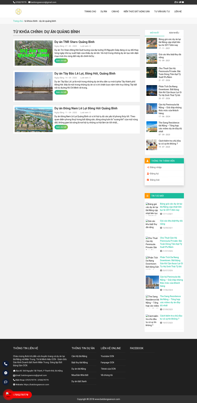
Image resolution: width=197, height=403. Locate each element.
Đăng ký (154, 173)
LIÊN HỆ (178, 11)
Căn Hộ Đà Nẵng (79, 356)
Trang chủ (90, 11)
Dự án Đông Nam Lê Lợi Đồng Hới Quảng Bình (85, 108)
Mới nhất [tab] (154, 33)
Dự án (104, 11)
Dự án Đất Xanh (79, 381)
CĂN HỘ (115, 11)
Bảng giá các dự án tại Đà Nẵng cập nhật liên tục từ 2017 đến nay (170, 42)
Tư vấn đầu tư (162, 11)
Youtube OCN (107, 356)
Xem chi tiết (61, 60)
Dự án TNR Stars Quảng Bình (74, 42)
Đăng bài (155, 179)
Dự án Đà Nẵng (79, 369)
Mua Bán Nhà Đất (80, 375)
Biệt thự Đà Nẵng (80, 362)
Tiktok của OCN (108, 369)
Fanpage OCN (107, 362)
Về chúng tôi (107, 375)
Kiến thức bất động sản (137, 11)
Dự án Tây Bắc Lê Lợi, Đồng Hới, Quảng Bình (84, 73)
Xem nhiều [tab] (174, 33)
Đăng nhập (156, 167)
